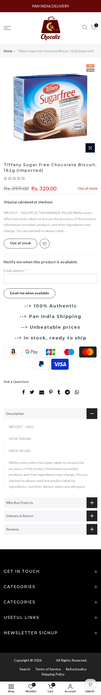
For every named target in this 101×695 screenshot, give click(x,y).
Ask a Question (16, 381)
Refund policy (76, 669)
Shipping (10, 202)
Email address (15, 270)
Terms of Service (48, 669)
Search (25, 669)
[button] (14, 178)
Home (8, 51)
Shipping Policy (52, 674)
